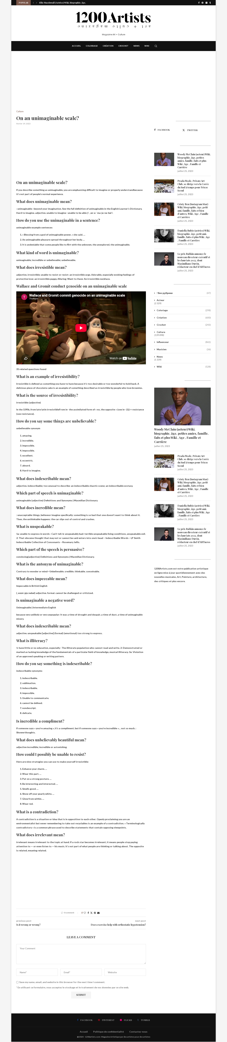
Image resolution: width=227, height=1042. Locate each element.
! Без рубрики (184, 293)
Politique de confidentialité (108, 1031)
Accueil (76, 46)
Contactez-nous (138, 1031)
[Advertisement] (81, 85)
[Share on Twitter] (91, 912)
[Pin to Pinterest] (95, 912)
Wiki (146, 46)
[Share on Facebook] (88, 912)
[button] (33, 2)
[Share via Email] (98, 912)
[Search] (156, 46)
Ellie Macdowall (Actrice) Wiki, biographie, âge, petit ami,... (68, 2)
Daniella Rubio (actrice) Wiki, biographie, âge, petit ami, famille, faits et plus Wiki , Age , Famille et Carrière (193, 235)
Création (108, 46)
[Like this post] (85, 912)
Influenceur (184, 342)
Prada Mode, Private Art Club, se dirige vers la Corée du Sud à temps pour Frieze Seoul (193, 185)
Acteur (160, 300)
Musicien (184, 349)
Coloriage (92, 46)
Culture (161, 332)
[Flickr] (206, 2)
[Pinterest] (202, 2)
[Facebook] (198, 2)
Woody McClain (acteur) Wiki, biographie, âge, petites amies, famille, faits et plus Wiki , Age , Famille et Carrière (194, 161)
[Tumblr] (210, 2)
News (136, 46)
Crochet (123, 46)
